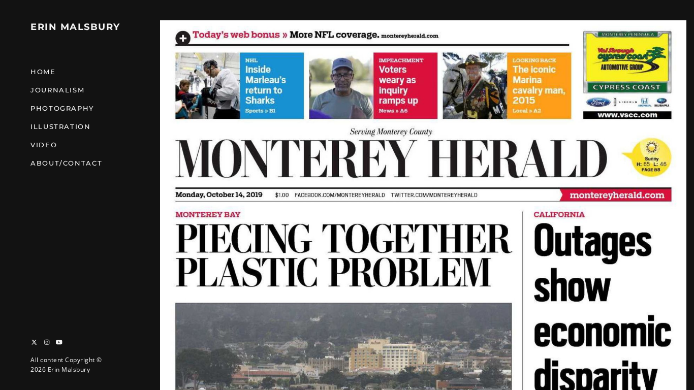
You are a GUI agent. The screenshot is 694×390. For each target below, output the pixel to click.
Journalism (57, 90)
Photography (62, 108)
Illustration (60, 126)
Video (43, 145)
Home (43, 72)
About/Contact (66, 163)
